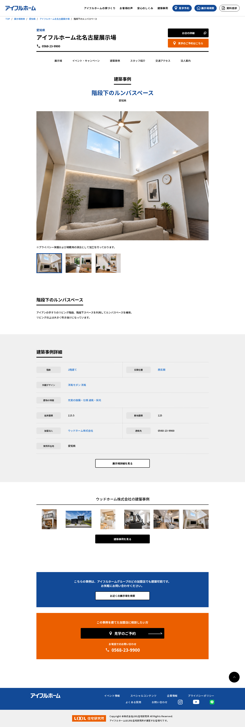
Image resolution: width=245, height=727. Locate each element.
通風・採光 (95, 400)
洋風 (83, 385)
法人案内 (186, 60)
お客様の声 (126, 8)
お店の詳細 (188, 33)
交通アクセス (163, 60)
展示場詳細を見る (122, 463)
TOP (7, 18)
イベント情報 (112, 695)
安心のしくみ (145, 8)
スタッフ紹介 (137, 60)
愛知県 (32, 18)
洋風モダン (74, 385)
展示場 (58, 60)
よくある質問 (133, 702)
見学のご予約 (125, 633)
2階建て (72, 369)
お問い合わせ (160, 702)
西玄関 (161, 369)
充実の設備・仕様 (78, 400)
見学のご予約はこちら (190, 43)
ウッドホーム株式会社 (80, 430)
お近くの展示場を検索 (122, 596)
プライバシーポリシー (201, 695)
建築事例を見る (122, 539)
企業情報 (172, 695)
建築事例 (162, 8)
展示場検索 (19, 18)
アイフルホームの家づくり (99, 8)
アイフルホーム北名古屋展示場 (55, 18)
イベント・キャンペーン (86, 60)
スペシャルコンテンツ (143, 695)
